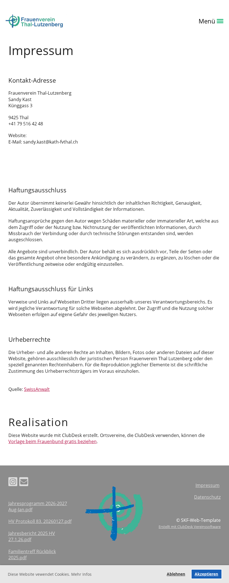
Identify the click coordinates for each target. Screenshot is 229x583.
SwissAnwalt (37, 389)
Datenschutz (207, 497)
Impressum (207, 485)
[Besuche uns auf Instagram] (12, 483)
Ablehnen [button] (176, 574)
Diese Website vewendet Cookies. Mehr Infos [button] (50, 574)
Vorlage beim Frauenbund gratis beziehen (52, 441)
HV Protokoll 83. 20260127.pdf (39, 521)
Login (74, 21)
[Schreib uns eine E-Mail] (23, 483)
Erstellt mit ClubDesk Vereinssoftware (190, 526)
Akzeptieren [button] (206, 574)
